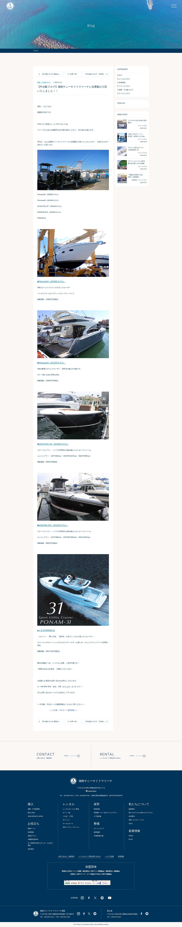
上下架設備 (97, 816)
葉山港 (109, 911)
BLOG (131, 839)
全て (120, 75)
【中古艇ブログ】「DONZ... (95, 74)
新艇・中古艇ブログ (44, 82)
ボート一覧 (66, 812)
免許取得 (31, 849)
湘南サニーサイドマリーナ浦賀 (52, 911)
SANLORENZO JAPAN (35, 816)
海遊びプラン (32, 836)
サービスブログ (124, 93)
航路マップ (31, 828)
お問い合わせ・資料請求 (66, 856)
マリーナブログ (124, 86)
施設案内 (132, 809)
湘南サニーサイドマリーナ (95, 780)
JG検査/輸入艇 (98, 836)
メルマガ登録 (109, 856)
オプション (66, 820)
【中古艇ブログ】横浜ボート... (52, 74)
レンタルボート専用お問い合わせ (90, 856)
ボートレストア (99, 828)
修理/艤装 (97, 832)
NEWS (131, 836)
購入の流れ (31, 812)
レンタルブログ (124, 79)
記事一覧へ (74, 74)
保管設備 (97, 809)
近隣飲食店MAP (33, 839)
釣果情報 (122, 82)
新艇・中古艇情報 (34, 809)
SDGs (131, 823)
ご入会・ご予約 (68, 816)
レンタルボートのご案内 (71, 809)
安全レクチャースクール (71, 827)
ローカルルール (68, 823)
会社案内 (132, 816)
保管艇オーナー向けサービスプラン (105, 812)
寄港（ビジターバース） (137, 820)
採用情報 (121, 856)
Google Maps (91, 791)
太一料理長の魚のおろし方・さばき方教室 (40, 844)
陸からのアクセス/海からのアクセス (141, 812)
